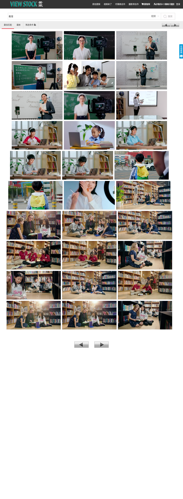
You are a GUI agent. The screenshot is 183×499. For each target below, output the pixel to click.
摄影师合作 (134, 4)
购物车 (147, 4)
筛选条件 (29, 25)
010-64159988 (162, 4)
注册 (172, 4)
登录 (178, 4)
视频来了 (108, 4)
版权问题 (169, 4)
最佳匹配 (8, 25)
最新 (19, 25)
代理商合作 (120, 4)
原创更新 (96, 4)
